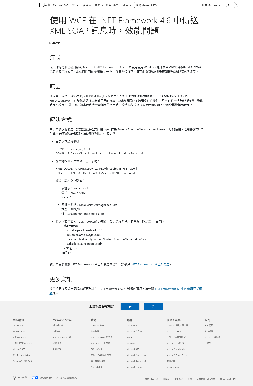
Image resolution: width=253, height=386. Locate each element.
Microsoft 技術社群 (175, 343)
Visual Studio (173, 366)
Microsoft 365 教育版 (100, 343)
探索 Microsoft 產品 (21, 355)
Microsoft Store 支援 (62, 337)
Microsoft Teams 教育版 (101, 337)
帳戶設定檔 (58, 325)
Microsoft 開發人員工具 (177, 325)
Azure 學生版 (97, 366)
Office (75, 5)
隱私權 (166, 378)
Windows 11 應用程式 (22, 361)
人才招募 (209, 325)
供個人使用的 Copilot (22, 343)
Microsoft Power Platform (178, 355)
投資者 (208, 343)
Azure (129, 337)
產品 (85, 5)
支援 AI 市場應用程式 (176, 337)
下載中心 (57, 331)
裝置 (97, 5)
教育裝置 (95, 331)
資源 (125, 5)
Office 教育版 (97, 349)
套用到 (56, 43)
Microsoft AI (131, 325)
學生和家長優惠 (98, 361)
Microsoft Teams (134, 366)
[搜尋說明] (227, 5)
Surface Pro (18, 325)
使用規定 (178, 378)
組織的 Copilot (19, 337)
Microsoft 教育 (97, 325)
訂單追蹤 (57, 349)
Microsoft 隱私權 (212, 337)
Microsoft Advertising (136, 355)
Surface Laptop (19, 331)
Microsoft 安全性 (134, 331)
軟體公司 (171, 361)
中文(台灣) (22, 377)
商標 (190, 378)
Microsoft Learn (174, 331)
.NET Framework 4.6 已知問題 (150, 264)
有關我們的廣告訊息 (206, 378)
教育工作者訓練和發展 (101, 355)
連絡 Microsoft (151, 378)
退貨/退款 (57, 343)
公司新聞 (209, 331)
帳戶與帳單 (112, 5)
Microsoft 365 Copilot (136, 361)
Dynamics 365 (132, 343)
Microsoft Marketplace (177, 349)
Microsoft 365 (60, 5)
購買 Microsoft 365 (146, 5)
